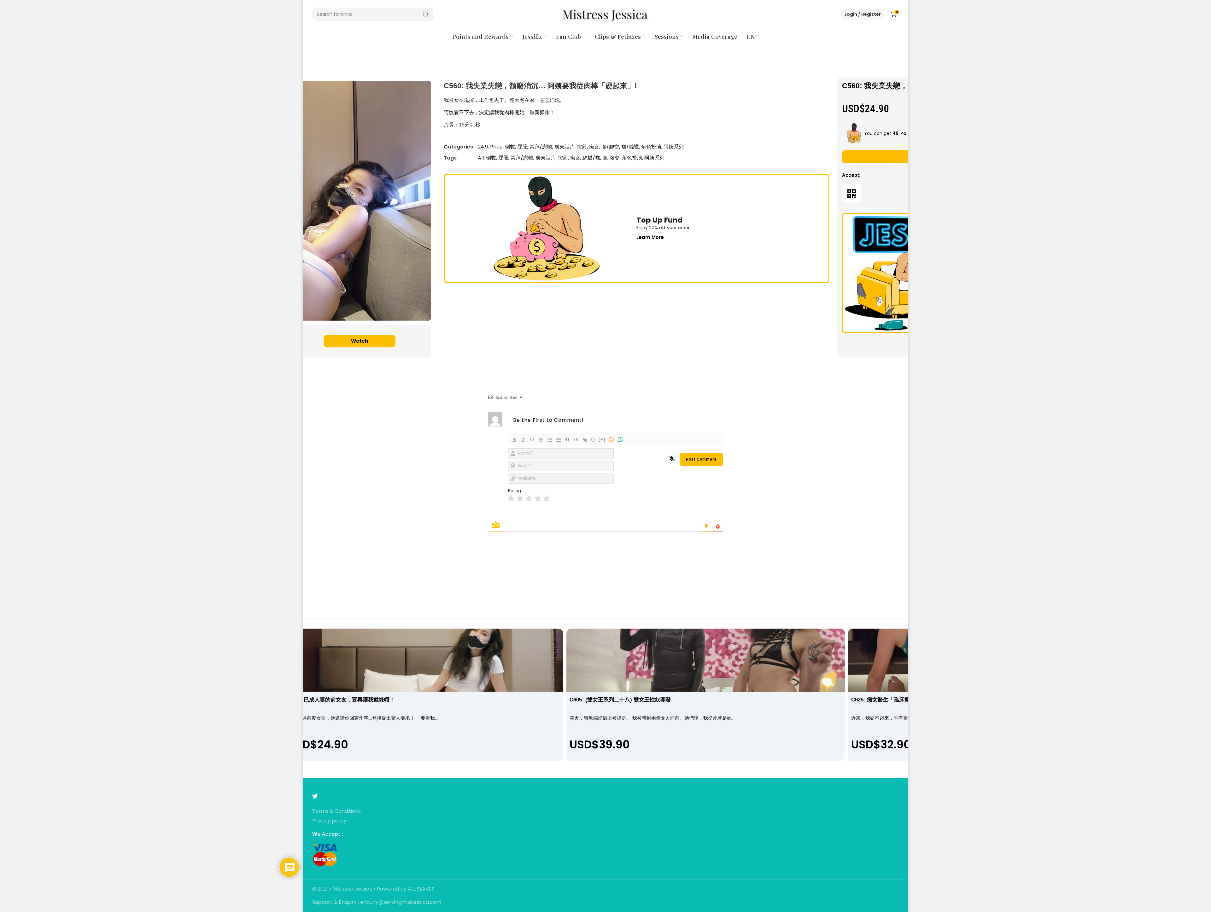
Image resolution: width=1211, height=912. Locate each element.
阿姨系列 (674, 146)
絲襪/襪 (591, 157)
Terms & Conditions (336, 811)
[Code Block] (576, 440)
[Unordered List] (558, 440)
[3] (528, 499)
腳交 (615, 157)
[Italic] (523, 440)
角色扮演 (651, 146)
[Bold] (514, 440)
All (481, 157)
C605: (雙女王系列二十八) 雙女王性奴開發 (620, 700)
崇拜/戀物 (540, 146)
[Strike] (540, 440)
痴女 (594, 146)
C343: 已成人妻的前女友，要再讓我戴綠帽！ (341, 700)
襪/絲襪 (630, 146)
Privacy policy (329, 821)
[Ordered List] (549, 440)
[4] (537, 499)
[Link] (585, 440)
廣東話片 (564, 146)
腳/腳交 (610, 146)
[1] (511, 499)
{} (593, 439)
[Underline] (532, 440)
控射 (582, 146)
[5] (546, 499)
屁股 (522, 146)
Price (496, 146)
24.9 (483, 146)
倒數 (510, 146)
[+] (602, 439)
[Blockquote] (567, 440)
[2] (520, 499)
